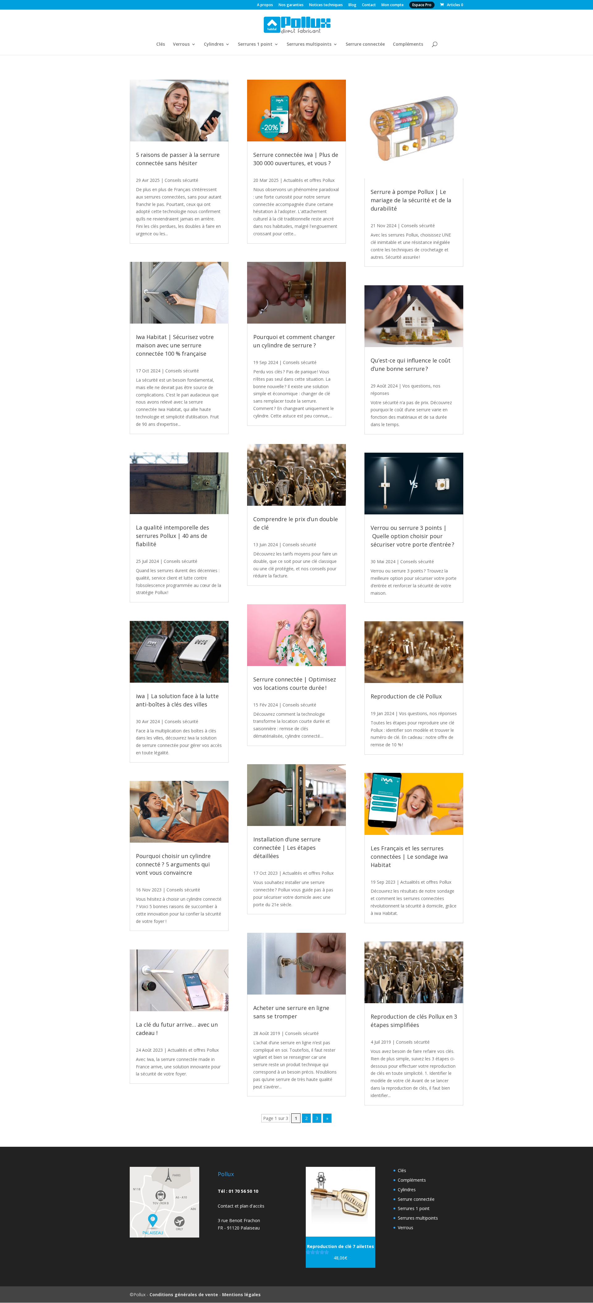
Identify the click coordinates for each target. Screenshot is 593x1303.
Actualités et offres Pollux (193, 1050)
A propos (265, 5)
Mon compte (392, 5)
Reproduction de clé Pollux (406, 696)
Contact (369, 5)
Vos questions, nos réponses (428, 713)
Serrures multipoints (309, 44)
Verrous (181, 44)
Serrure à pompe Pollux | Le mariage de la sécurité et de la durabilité (411, 200)
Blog (352, 5)
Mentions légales (241, 1294)
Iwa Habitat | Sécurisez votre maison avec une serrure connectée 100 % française (175, 345)
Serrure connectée (365, 44)
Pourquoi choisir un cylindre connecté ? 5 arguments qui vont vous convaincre (173, 864)
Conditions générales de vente (183, 1294)
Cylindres (214, 44)
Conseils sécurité (181, 180)
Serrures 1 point (255, 44)
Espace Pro (421, 4)
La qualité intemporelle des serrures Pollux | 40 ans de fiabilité (172, 536)
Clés (160, 44)
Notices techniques (326, 5)
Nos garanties (291, 5)
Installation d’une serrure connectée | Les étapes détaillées (287, 848)
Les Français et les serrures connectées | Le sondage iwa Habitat (409, 856)
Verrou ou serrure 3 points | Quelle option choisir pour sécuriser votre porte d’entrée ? (412, 536)
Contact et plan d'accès (241, 1206)
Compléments (408, 44)
